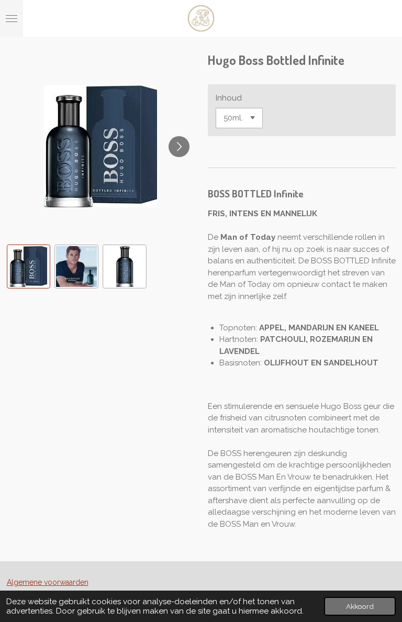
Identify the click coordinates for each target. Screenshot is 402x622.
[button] (29, 266)
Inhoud (229, 98)
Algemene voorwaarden (47, 582)
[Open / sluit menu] (11, 18)
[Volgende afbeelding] (179, 146)
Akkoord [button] (360, 606)
